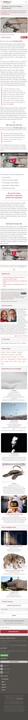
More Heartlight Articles (9, 527)
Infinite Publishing (22, 645)
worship (8, 352)
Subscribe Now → (14, 631)
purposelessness (11, 359)
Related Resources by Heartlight (11, 369)
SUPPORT (3, 648)
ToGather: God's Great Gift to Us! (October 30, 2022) (15, 281)
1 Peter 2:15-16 (22, 129)
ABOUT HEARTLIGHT (8, 638)
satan (2, 359)
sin (18, 356)
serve (2, 361)
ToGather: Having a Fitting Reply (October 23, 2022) (15, 285)
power (2, 363)
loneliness (19, 359)
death (22, 356)
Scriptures (8, 356)
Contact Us (6, 672)
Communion (11, 354)
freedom (25, 359)
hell (5, 359)
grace (24, 361)
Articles (4, 684)
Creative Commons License (6, 294)
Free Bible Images (10, 266)
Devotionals (5, 679)
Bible (3, 682)
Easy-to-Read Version (14, 702)
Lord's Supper (19, 354)
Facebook (6, 665)
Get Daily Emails (14, 661)
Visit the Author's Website (20, 333)
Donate (4, 655)
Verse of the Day (7, 129)
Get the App (7, 669)
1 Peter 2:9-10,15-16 (5, 37)
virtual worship (4, 354)
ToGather (3, 352)
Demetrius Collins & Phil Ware (8, 34)
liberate (6, 361)
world (11, 361)
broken (19, 361)
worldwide (13, 352)
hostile (15, 361)
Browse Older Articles (14, 605)
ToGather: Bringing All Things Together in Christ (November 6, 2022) (14, 278)
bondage (14, 356)
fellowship (20, 352)
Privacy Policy (20, 699)
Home (3, 690)
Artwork (4, 687)
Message (3, 356)
